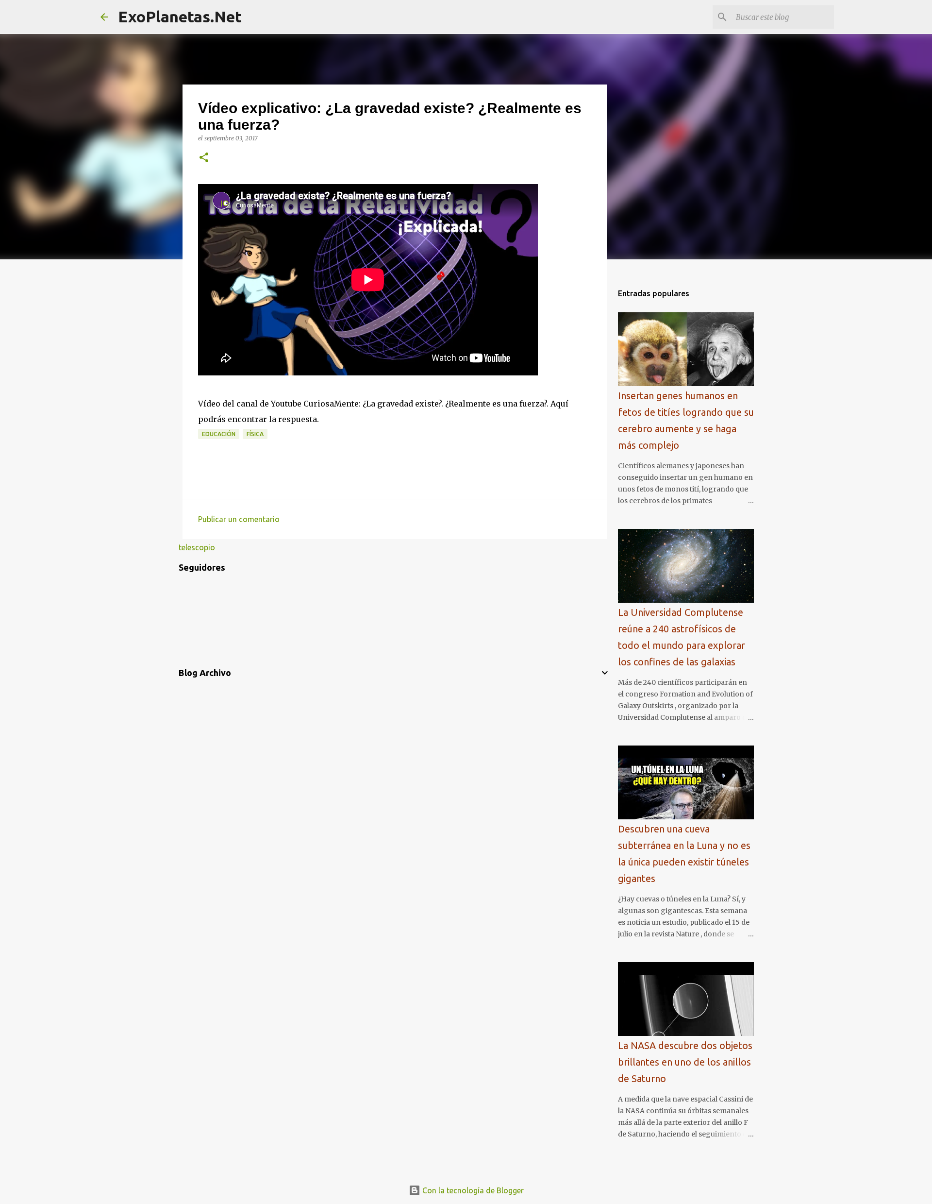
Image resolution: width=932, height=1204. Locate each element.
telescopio (197, 547)
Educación (218, 434)
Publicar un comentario (239, 519)
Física (255, 434)
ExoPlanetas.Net (180, 16)
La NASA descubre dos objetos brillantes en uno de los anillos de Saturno (685, 1062)
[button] (204, 158)
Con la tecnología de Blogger (472, 1190)
